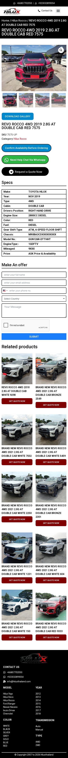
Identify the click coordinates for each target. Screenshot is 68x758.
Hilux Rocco (19, 20)
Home (5, 20)
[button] (58, 10)
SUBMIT (34, 336)
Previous (2, 99)
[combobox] (5, 291)
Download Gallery (17, 116)
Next (65, 99)
